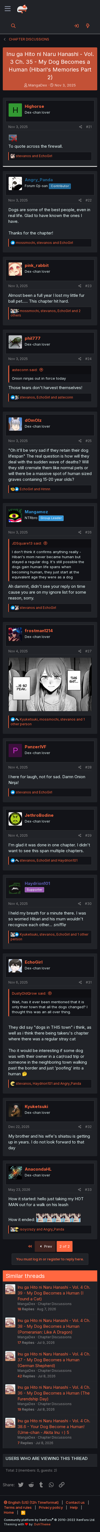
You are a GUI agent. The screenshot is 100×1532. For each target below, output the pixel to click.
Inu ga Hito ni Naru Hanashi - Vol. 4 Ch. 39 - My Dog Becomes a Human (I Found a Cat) (54, 1293)
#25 (89, 441)
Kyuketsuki (36, 1106)
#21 (89, 127)
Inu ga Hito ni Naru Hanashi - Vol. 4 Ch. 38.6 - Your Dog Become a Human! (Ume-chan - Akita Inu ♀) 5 (54, 1426)
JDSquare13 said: (27, 543)
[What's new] (87, 26)
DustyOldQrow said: (29, 993)
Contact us (75, 1502)
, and (44, 243)
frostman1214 (39, 630)
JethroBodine (39, 815)
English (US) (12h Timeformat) (33, 1502)
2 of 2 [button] (64, 1246)
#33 (88, 1190)
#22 (89, 200)
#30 (88, 904)
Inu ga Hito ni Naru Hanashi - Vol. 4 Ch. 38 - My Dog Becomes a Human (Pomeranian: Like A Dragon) (54, 1326)
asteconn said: (25, 369)
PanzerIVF (35, 746)
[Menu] (7, 9)
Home (9, 1512)
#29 (88, 835)
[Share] (80, 127)
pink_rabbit (37, 265)
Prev (47, 1246)
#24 (88, 359)
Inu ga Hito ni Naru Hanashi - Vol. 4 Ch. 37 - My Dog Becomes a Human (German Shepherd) (54, 1359)
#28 (88, 767)
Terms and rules (18, 1507)
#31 (89, 982)
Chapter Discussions (55, 1304)
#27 (88, 651)
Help (74, 1507)
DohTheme (42, 1524)
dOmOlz (33, 420)
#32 (88, 1127)
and (34, 156)
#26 (88, 532)
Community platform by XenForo (49, 1520)
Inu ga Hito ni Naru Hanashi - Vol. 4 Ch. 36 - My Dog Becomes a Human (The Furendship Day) (54, 1393)
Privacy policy (51, 1507)
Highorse (34, 106)
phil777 (33, 338)
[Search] (13, 26)
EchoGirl (33, 962)
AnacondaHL (38, 1169)
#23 (88, 286)
